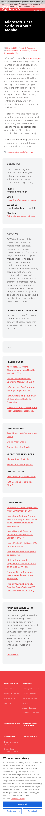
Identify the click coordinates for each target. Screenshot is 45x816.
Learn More (12, 655)
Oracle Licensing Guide (18, 447)
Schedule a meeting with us (21, 216)
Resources (9, 737)
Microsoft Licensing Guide (20, 464)
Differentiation (12, 724)
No (34, 6)
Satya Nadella (19, 152)
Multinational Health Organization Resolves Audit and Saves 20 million (21, 563)
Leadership (9, 689)
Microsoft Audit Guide (18, 459)
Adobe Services (29, 708)
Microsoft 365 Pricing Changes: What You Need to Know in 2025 (21, 370)
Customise (11, 811)
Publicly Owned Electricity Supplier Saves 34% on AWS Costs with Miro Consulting (21, 587)
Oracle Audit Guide (16, 442)
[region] (22, 785)
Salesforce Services (30, 713)
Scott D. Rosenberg (27, 48)
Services (27, 684)
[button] (36, 10)
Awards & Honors (11, 693)
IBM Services (28, 703)
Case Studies (29, 737)
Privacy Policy (18, 798)
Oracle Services (29, 693)
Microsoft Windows (21, 51)
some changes (33, 58)
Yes (31, 6)
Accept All (22, 804)
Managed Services (30, 689)
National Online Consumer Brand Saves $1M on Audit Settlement (20, 575)
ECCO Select (11, 11)
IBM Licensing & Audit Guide (21, 476)
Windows (29, 152)
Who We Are (11, 684)
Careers (7, 703)
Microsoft (10, 51)
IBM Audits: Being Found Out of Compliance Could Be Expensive (21, 399)
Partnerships (9, 698)
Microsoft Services (30, 698)
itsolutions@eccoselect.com (21, 200)
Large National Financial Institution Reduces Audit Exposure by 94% (20, 534)
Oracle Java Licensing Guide (11, 750)
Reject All (32, 811)
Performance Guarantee (29, 724)
